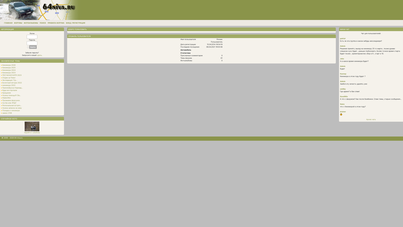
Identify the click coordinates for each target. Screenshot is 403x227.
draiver (343, 112)
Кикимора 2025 (9, 68)
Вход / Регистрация (75, 23)
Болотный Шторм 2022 (12, 83)
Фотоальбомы (31, 23)
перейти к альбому (32, 132)
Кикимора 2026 (9, 65)
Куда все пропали (9, 90)
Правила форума (56, 23)
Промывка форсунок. (11, 100)
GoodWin (344, 96)
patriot (342, 38)
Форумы (18, 23)
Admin (342, 46)
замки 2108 (7, 113)
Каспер (343, 74)
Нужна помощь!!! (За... (11, 95)
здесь (39, 55)
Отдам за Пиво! (8, 78)
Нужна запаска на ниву (12, 108)
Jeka (342, 59)
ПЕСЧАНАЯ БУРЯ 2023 (12, 75)
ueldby (343, 89)
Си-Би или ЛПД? (9, 103)
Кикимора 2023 (9, 73)
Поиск (43, 23)
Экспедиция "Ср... (9, 80)
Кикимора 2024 (9, 70)
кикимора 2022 (8, 85)
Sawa (342, 104)
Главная (8, 23)
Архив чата (371, 119)
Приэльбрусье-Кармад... (12, 88)
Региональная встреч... (11, 105)
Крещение (6, 93)
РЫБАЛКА (6, 98)
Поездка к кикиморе (11, 110)
